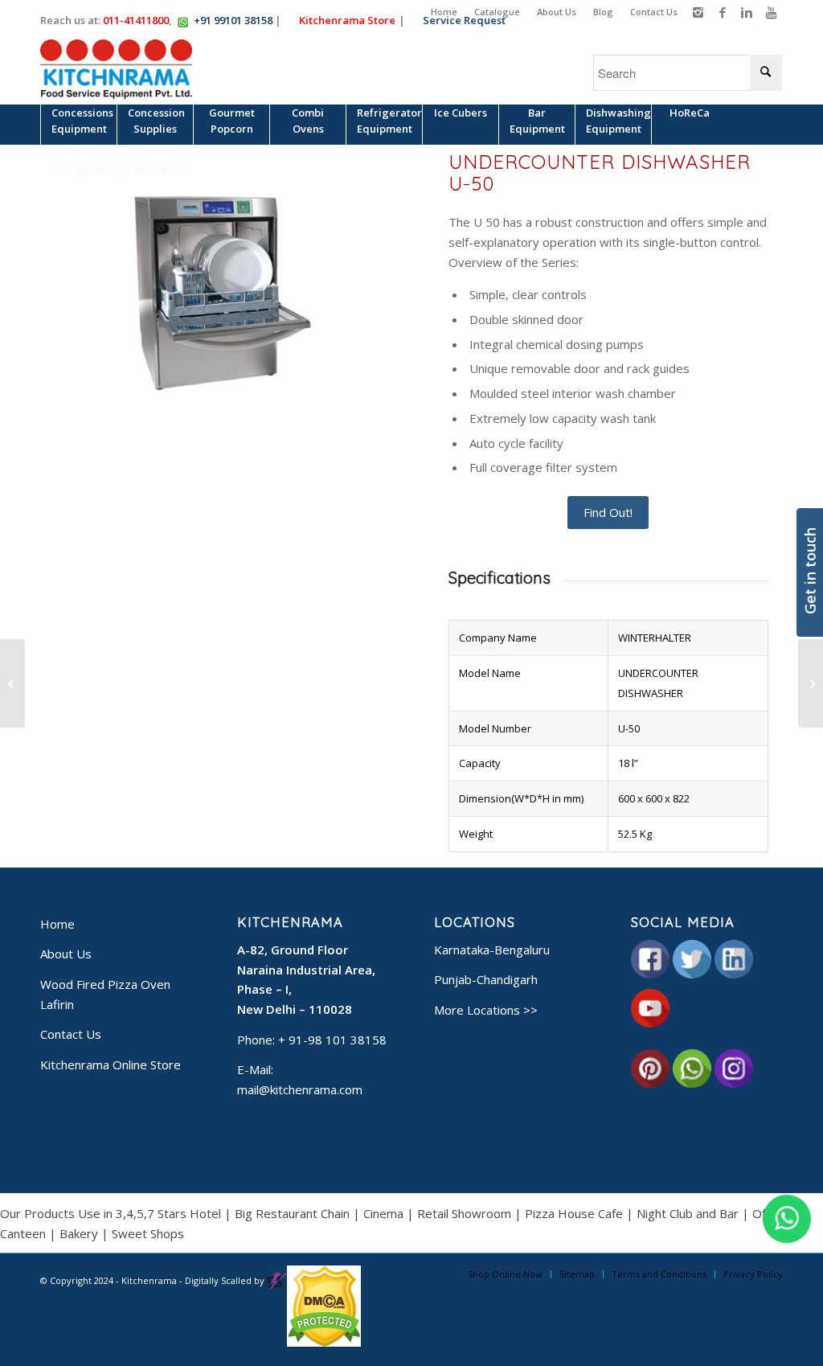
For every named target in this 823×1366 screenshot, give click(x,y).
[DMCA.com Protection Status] (324, 1343)
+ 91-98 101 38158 (332, 1040)
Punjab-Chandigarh (486, 979)
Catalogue (497, 12)
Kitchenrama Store (345, 20)
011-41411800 (136, 20)
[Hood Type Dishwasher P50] (12, 683)
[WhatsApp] (787, 1219)
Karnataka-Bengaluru (492, 949)
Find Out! (608, 512)
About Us (556, 12)
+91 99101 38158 (233, 20)
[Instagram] (698, 12)
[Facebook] (722, 12)
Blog (603, 12)
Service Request (462, 20)
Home (444, 12)
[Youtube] (771, 12)
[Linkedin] (746, 12)
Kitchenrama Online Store (110, 1064)
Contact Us (654, 12)
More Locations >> (486, 1010)
